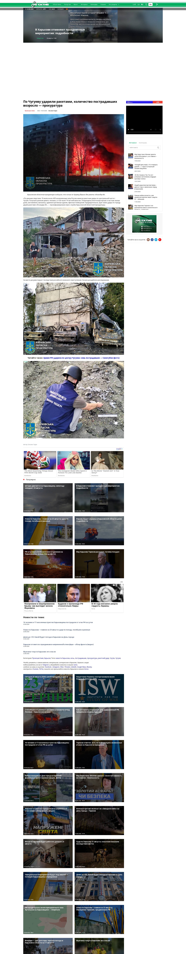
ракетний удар (103, 658)
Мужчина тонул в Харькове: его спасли (39, 652)
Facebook (48, 667)
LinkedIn (73, 667)
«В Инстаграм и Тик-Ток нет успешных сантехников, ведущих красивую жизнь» (145, 177)
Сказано (103, 4)
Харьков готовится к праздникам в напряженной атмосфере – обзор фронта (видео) (63, 29)
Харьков (47, 658)
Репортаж (67, 4)
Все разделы (113, 4)
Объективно (57, 4)
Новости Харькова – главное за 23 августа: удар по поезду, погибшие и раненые (56, 630)
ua (138, 4)
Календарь (94, 4)
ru (142, 4)
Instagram (56, 667)
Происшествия (30, 111)
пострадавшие (80, 658)
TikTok (41, 669)
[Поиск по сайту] (146, 4)
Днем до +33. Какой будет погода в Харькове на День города (48, 637)
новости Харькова (63, 658)
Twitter (156, 239)
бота (86, 669)
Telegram (45, 665)
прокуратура (92, 658)
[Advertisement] (93, 56)
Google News (81, 667)
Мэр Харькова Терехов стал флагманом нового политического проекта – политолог (146, 207)
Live (134, 4)
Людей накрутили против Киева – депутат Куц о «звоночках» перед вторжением (145, 187)
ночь (72, 658)
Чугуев (118, 658)
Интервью (84, 4)
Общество (40, 38)
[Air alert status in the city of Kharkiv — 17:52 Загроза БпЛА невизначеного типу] (67, 9)
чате (75, 665)
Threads (67, 667)
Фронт (76, 4)
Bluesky (89, 667)
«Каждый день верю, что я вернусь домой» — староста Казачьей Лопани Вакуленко (146, 166)
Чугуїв (112, 658)
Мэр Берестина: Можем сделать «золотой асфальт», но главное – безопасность (145, 156)
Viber (62, 667)
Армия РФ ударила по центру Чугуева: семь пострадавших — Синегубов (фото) (81, 358)
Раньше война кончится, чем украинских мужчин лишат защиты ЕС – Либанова (145, 197)
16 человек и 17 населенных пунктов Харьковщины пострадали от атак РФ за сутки (58, 622)
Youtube (35, 669)
